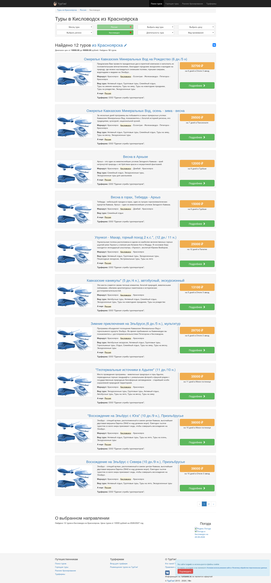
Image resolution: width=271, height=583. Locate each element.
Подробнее (196, 85)
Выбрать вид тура (155, 27)
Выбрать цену (195, 27)
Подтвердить (185, 571)
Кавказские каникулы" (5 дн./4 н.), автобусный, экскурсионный (135, 280)
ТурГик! (62, 3)
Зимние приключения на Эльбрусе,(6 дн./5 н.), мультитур (135, 323)
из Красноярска (108, 45)
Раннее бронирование (192, 3)
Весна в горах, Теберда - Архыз (135, 196)
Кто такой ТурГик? (173, 563)
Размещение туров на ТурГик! (124, 567)
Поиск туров (156, 3)
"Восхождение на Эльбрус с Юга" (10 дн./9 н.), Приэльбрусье (135, 415)
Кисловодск (114, 32)
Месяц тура (74, 27)
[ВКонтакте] (214, 45)
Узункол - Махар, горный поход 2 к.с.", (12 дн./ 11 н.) (135, 237)
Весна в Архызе (135, 156)
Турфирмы (211, 3)
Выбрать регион (74, 32)
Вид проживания (196, 32)
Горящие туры (172, 3)
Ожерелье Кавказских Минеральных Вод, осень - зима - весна (135, 110)
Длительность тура (155, 32)
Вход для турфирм (118, 563)
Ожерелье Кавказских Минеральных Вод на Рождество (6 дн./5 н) (135, 58)
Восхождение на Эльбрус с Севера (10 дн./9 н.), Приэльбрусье (135, 461)
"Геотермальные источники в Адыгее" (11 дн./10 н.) (136, 369)
